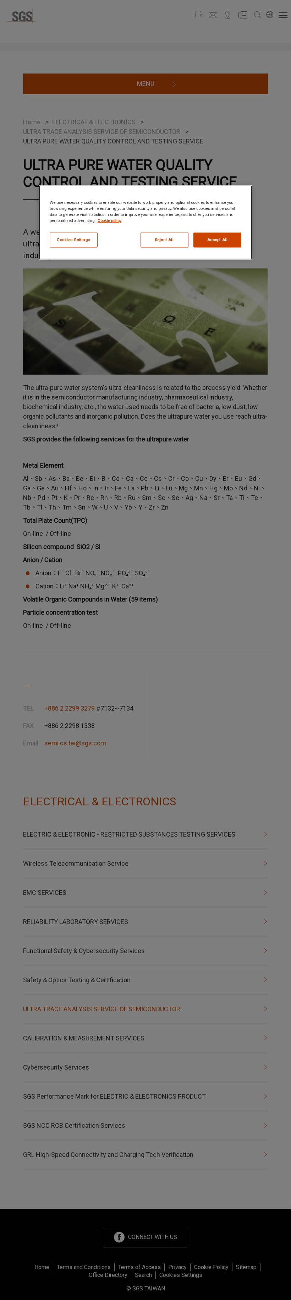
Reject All (164, 239)
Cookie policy (109, 220)
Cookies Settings (73, 239)
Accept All (217, 239)
